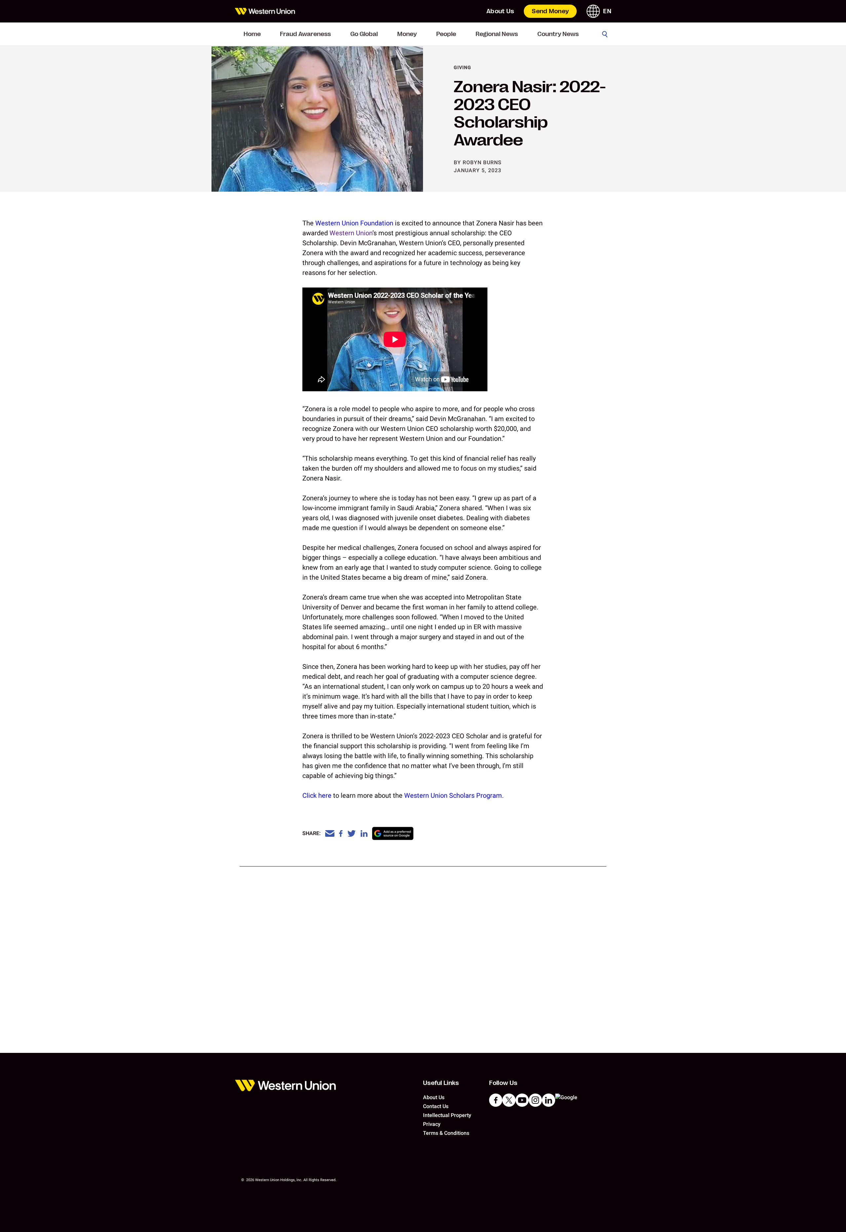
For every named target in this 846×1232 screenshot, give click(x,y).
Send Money (550, 11)
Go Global (364, 34)
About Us (500, 11)
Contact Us (435, 1106)
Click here (316, 795)
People (446, 34)
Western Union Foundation (354, 223)
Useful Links (441, 1083)
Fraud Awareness (305, 34)
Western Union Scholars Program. (454, 795)
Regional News (497, 34)
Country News (558, 34)
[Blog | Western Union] (265, 11)
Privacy (432, 1124)
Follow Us (503, 1083)
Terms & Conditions (446, 1133)
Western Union (350, 233)
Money (407, 34)
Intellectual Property (447, 1115)
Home (252, 34)
